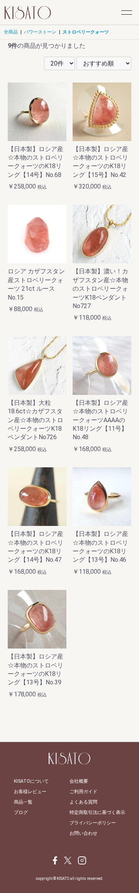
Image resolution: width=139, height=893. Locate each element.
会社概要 (79, 781)
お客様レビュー (30, 791)
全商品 (11, 32)
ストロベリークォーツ (86, 32)
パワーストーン (40, 32)
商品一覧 (23, 802)
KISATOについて (31, 781)
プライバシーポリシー (93, 823)
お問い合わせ (83, 833)
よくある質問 (83, 802)
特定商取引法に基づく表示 (97, 812)
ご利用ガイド (83, 791)
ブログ (21, 812)
